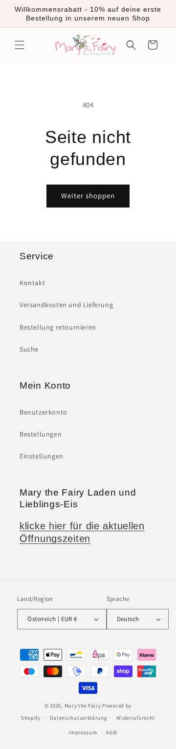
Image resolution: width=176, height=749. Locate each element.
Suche (29, 349)
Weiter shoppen (88, 195)
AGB (111, 732)
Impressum (82, 732)
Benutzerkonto (43, 412)
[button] (19, 45)
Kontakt (32, 282)
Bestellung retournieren (58, 327)
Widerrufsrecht (135, 717)
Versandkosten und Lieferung (66, 304)
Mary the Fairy (83, 705)
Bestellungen (41, 434)
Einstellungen (42, 456)
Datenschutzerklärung (79, 717)
